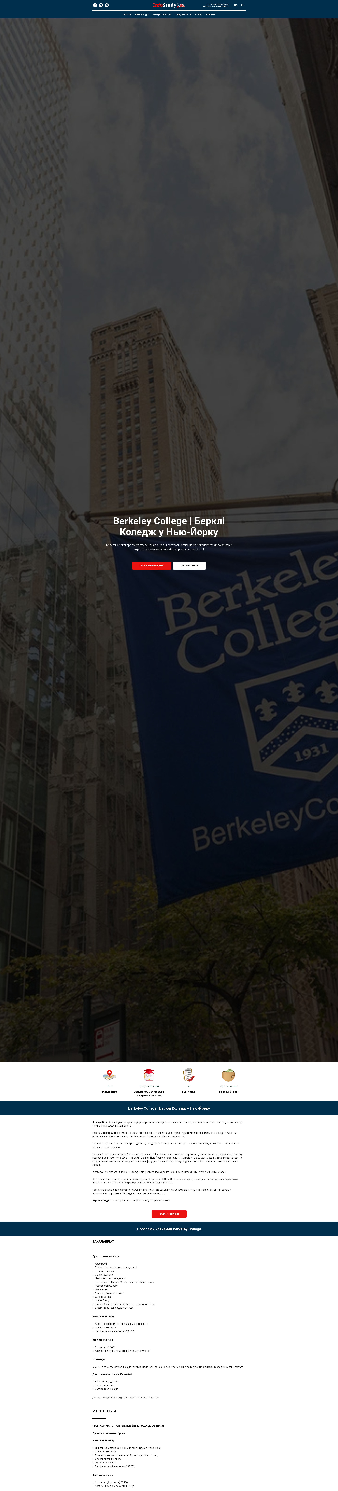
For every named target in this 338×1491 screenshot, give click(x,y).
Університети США (162, 14)
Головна (127, 14)
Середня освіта (183, 14)
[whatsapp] (107, 5)
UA (235, 5)
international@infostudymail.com (216, 6)
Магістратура (142, 14)
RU (242, 5)
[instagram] (101, 5)
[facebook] (95, 5)
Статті (198, 14)
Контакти (210, 14)
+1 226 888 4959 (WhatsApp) (217, 4)
